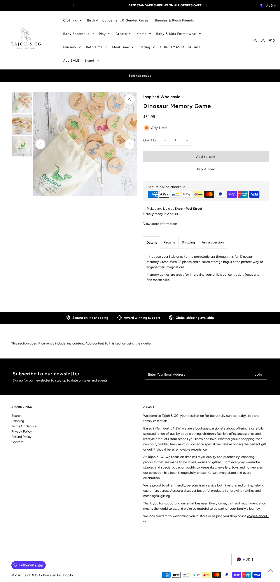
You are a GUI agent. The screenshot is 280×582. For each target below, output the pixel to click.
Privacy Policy (21, 431)
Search (16, 416)
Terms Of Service (24, 426)
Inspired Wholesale (161, 96)
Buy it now (206, 169)
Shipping (188, 242)
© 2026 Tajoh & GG (26, 575)
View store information (160, 224)
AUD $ (271, 5)
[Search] (255, 40)
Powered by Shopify (58, 575)
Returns (169, 242)
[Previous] (73, 5)
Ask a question (213, 242)
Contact (17, 442)
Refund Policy (21, 437)
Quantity (149, 140)
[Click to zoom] (130, 99)
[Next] (206, 5)
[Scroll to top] (271, 570)
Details (152, 243)
